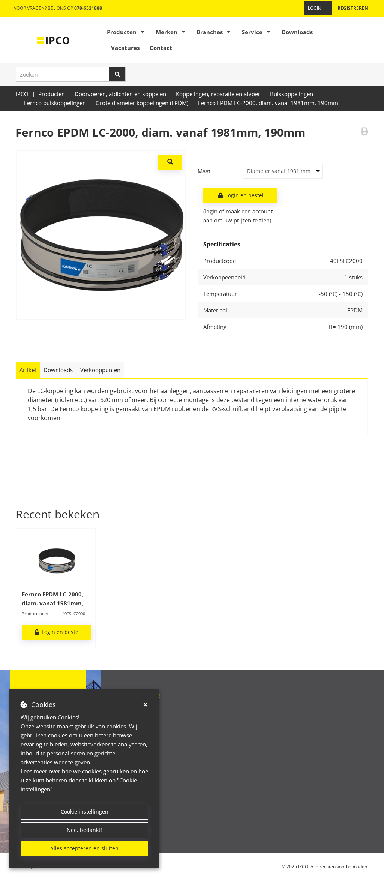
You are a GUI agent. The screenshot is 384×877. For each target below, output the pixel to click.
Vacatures (125, 47)
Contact (161, 47)
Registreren (353, 8)
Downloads (297, 32)
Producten (121, 32)
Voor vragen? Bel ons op (58, 8)
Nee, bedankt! (84, 829)
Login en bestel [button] (244, 195)
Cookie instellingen (84, 811)
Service (252, 32)
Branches (209, 32)
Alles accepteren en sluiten (84, 848)
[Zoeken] (117, 74)
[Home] (53, 39)
